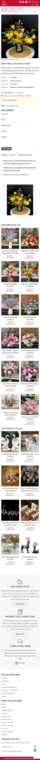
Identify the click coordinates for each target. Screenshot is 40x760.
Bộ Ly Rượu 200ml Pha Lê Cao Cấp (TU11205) (10, 524)
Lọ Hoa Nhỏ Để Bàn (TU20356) (29, 318)
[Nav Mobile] (37, 4)
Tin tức (3, 684)
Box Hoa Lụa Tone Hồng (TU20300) (30, 418)
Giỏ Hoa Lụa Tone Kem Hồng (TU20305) (10, 414)
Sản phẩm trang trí (7, 710)
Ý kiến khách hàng (20, 646)
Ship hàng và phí (20, 586)
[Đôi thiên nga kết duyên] (10, 441)
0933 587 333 (13, 100)
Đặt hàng (6, 148)
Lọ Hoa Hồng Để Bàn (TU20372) (10, 285)
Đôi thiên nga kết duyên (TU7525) (10, 455)
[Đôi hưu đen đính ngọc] (30, 544)
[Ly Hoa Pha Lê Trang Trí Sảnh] (10, 371)
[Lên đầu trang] (35, 746)
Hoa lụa (3, 704)
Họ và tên (4, 114)
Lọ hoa (3, 707)
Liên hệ (3, 696)
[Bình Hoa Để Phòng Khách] (30, 371)
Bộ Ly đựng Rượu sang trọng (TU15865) (10, 489)
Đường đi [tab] (12, 155)
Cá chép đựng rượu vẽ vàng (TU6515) (30, 455)
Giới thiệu (4, 678)
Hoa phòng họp (6, 716)
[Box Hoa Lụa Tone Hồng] (30, 404)
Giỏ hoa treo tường (7, 725)
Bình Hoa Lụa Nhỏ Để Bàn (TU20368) (29, 285)
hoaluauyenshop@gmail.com (12, 751)
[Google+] (23, 2)
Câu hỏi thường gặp (7, 693)
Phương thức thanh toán (20, 616)
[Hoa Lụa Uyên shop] (5, 3)
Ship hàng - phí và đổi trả (9, 690)
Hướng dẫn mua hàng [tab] (25, 155)
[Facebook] (21, 2)
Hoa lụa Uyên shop (29, 758)
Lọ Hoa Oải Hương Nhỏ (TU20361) (10, 318)
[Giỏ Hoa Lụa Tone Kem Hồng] (10, 402)
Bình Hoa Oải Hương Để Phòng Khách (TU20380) (10, 252)
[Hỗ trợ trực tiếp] (35, 750)
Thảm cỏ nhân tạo (7, 731)
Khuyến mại (5, 681)
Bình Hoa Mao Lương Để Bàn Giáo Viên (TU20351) (10, 352)
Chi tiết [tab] (4, 155)
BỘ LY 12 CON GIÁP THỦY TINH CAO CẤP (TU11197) (29, 489)
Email (3, 120)
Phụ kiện (4, 735)
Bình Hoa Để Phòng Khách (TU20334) (30, 385)
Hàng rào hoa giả (7, 722)
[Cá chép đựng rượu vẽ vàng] (30, 441)
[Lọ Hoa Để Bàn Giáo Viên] (30, 338)
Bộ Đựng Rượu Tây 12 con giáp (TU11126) (29, 524)
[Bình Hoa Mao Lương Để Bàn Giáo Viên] (10, 338)
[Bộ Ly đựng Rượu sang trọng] (10, 476)
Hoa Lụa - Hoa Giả (16, 9)
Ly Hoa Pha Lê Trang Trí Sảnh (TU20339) (10, 385)
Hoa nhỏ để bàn (6, 719)
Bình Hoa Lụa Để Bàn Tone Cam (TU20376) (30, 252)
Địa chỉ (4, 131)
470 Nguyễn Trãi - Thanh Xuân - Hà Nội (16, 743)
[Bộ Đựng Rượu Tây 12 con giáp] (30, 510)
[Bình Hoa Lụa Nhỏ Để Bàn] (30, 271)
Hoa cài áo (4, 728)
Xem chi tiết (20, 604)
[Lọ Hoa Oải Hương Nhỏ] (10, 304)
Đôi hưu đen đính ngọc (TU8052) (29, 558)
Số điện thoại (6, 125)
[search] (33, 4)
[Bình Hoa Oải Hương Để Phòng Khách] (10, 238)
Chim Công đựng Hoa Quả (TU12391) (10, 558)
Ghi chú (3, 137)
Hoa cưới (4, 713)
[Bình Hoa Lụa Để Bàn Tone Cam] (30, 238)
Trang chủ (4, 9)
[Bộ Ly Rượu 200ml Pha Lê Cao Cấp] (10, 510)
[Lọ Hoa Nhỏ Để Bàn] (30, 304)
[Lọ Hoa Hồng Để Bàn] (10, 271)
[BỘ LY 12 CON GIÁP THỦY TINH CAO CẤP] (30, 476)
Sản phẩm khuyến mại (11, 428)
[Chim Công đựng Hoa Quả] (10, 544)
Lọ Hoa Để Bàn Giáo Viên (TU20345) (29, 352)
